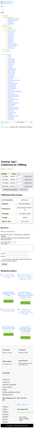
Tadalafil (10, 22)
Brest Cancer (11, 43)
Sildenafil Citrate (13, 20)
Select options (8, 301)
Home (6, 15)
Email (3, 256)
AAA (9, 57)
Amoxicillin (11, 60)
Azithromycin (12, 68)
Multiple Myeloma (13, 102)
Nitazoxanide (12, 104)
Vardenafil (11, 23)
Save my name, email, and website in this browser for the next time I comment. (16, 260)
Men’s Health (8, 17)
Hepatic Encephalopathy (15, 91)
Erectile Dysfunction (14, 19)
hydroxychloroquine (14, 96)
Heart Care (11, 40)
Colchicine (11, 75)
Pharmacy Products (13, 107)
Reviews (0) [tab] (23, 189)
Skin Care (11, 111)
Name (3, 253)
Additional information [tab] (10, 189)
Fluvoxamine (12, 86)
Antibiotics (11, 35)
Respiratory (8, 27)
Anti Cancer (11, 31)
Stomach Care (12, 46)
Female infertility (13, 44)
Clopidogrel (11, 73)
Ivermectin (11, 98)
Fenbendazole (12, 85)
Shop (7, 127)
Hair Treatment (12, 88)
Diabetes (10, 38)
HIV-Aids (11, 36)
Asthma (10, 28)
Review (6, 49)
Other (9, 56)
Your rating (4, 242)
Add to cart (28, 176)
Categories (7, 54)
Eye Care (7, 25)
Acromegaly (11, 59)
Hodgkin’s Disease (13, 94)
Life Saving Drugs (10, 30)
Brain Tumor (11, 70)
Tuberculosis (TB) (13, 115)
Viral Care (11, 33)
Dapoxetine (11, 77)
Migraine (10, 41)
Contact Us (8, 51)
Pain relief (11, 48)
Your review (5, 243)
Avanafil (10, 67)
